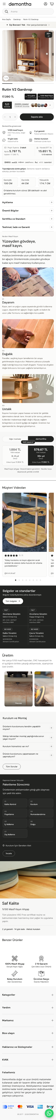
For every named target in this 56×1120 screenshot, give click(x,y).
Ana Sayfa (6, 19)
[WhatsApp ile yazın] (49, 1113)
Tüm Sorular (12, 766)
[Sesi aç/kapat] (42, 547)
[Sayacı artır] (15, 117)
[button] (28, 11)
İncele (9, 853)
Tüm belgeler (11, 601)
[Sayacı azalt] (4, 117)
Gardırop (17, 19)
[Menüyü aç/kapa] (4, 4)
